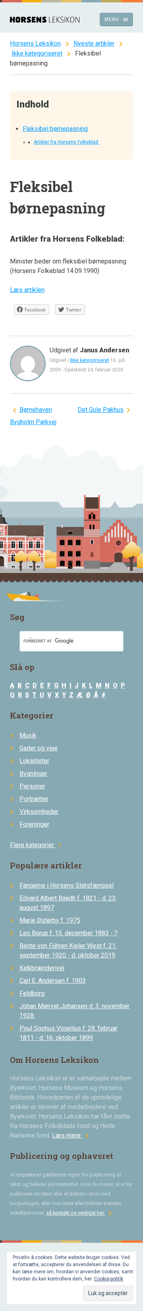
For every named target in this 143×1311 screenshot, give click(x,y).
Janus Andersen (104, 350)
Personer (32, 786)
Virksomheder (38, 811)
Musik (28, 735)
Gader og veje (38, 748)
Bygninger (33, 773)
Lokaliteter (34, 761)
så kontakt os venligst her (80, 1213)
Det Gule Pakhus (100, 409)
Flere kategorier (37, 845)
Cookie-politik (108, 1279)
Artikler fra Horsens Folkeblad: (66, 142)
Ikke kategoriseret (37, 53)
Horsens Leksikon (35, 43)
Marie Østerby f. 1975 (49, 920)
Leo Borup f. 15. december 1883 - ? (68, 933)
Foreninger (34, 824)
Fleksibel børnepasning (55, 129)
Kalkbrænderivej (41, 968)
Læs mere (72, 1135)
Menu (116, 19)
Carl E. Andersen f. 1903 (52, 980)
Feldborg (31, 993)
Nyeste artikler (93, 43)
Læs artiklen (27, 290)
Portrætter (33, 799)
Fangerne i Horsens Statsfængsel (66, 885)
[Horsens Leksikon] (44, 20)
